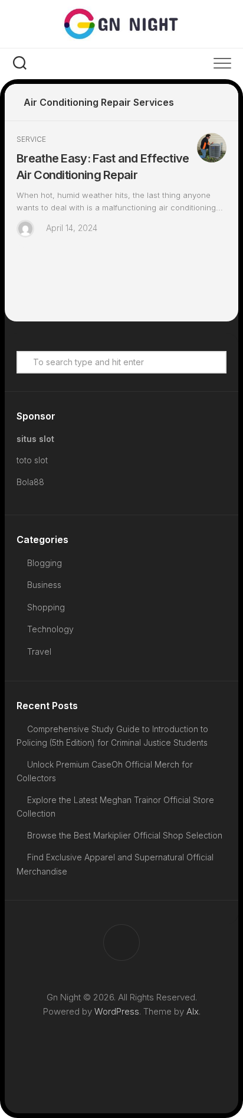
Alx (192, 1011)
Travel (39, 651)
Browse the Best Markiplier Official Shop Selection (124, 835)
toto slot (32, 460)
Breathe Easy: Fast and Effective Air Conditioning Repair (103, 166)
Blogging (44, 563)
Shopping (46, 607)
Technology (50, 629)
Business (44, 585)
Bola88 (30, 482)
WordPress (116, 1011)
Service (31, 139)
